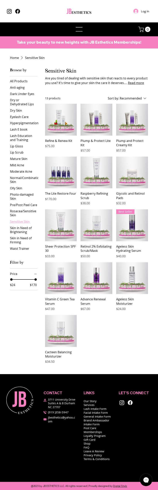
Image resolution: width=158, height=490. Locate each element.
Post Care (90, 428)
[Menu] (79, 29)
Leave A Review (94, 451)
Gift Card (89, 440)
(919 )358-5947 (58, 412)
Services (89, 405)
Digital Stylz (120, 485)
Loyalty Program (95, 436)
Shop (87, 443)
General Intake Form (97, 416)
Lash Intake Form (95, 409)
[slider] (11, 279)
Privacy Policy (93, 455)
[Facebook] (17, 11)
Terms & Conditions (97, 459)
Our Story (90, 401)
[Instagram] (9, 11)
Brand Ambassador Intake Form (96, 422)
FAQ (86, 447)
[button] (145, 29)
